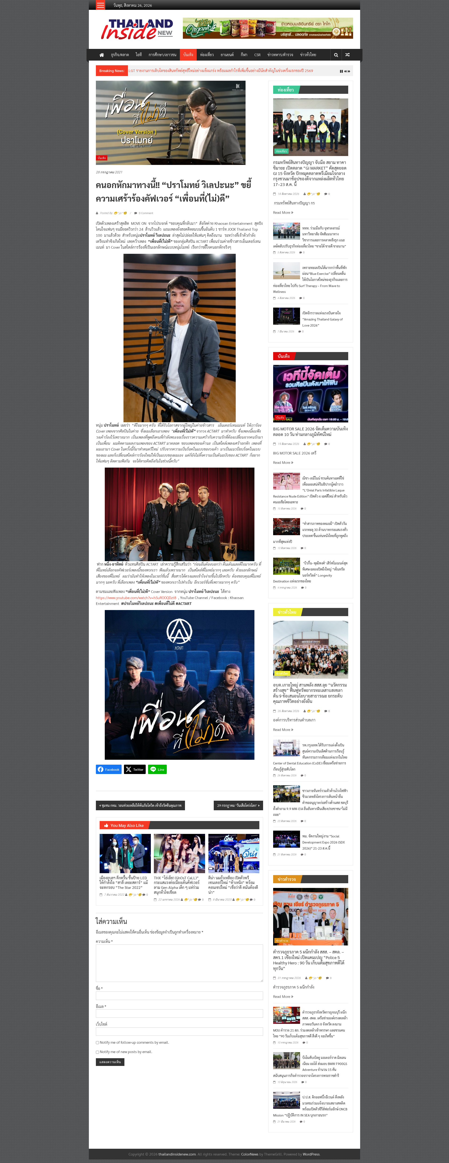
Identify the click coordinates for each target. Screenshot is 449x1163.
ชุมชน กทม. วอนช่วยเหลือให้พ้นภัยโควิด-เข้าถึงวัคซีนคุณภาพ (141, 809)
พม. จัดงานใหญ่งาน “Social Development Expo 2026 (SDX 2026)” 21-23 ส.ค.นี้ (323, 846)
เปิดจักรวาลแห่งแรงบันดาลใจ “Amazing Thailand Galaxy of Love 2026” (322, 323)
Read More (282, 216)
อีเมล (101, 1009)
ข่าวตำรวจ (282, 944)
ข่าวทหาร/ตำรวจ (280, 54)
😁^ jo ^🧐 (134, 898)
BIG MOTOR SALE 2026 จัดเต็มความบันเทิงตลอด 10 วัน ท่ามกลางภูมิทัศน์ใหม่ (310, 435)
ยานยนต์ (227, 54)
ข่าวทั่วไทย (308, 54)
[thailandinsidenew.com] (102, 55)
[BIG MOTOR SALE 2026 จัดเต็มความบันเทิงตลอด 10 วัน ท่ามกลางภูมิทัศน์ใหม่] (310, 396)
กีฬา (244, 54)
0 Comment (145, 216)
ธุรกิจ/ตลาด (120, 54)
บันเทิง (188, 54)
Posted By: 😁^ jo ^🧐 (113, 216)
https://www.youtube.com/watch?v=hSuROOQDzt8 (136, 601)
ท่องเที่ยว (207, 54)
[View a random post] (347, 54)
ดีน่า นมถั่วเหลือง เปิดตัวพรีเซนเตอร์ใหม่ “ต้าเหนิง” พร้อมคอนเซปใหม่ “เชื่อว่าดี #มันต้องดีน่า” (233, 888)
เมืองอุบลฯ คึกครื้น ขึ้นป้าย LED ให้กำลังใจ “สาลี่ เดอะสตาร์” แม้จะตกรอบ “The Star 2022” (124, 886)
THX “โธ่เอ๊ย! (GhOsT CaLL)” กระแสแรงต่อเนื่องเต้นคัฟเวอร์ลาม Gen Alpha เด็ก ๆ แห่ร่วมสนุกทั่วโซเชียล (176, 888)
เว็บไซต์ (101, 1027)
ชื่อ (99, 992)
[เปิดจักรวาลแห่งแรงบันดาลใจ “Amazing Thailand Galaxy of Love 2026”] (286, 319)
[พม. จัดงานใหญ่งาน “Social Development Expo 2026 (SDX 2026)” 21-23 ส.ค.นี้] (286, 842)
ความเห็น (104, 945)
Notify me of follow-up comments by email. (134, 1045)
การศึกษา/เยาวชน (162, 54)
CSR (257, 54)
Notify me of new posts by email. (126, 1055)
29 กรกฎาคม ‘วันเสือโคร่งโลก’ (237, 809)
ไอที (139, 54)
